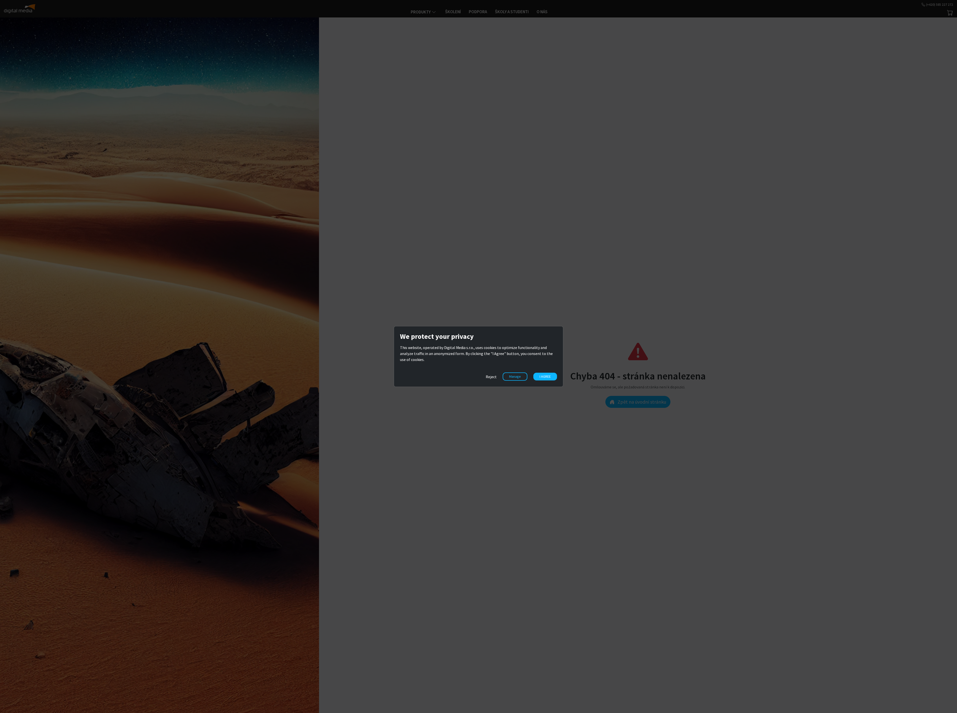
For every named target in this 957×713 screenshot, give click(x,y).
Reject (491, 376)
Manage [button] (515, 376)
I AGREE (545, 376)
